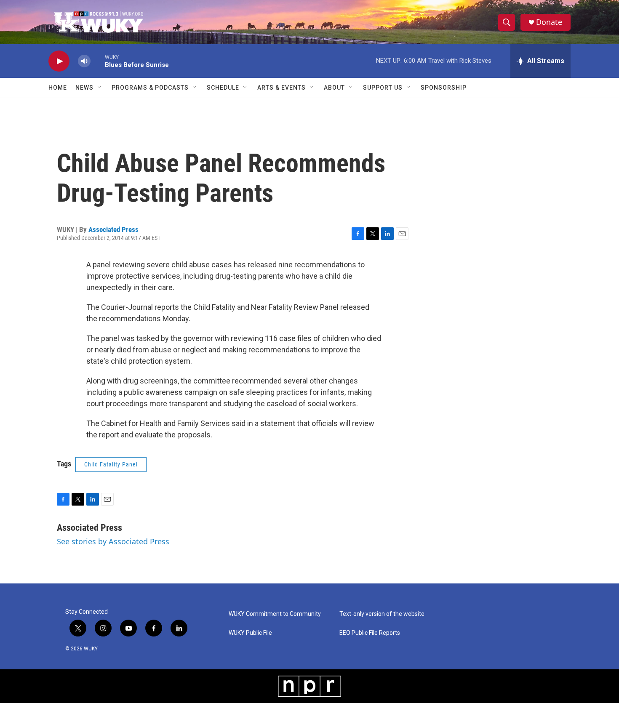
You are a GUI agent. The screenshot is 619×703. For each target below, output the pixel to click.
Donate (549, 22)
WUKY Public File (250, 633)
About (334, 87)
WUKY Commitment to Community (275, 614)
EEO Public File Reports (369, 633)
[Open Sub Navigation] (99, 87)
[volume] (84, 61)
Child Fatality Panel (111, 464)
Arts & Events (281, 87)
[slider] (97, 60)
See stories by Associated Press (113, 541)
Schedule (223, 87)
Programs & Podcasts (150, 87)
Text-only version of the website (381, 614)
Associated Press (113, 229)
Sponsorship (444, 87)
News (84, 87)
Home (57, 87)
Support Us (383, 87)
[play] (59, 61)
